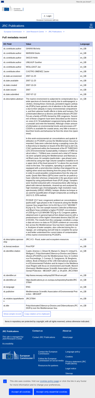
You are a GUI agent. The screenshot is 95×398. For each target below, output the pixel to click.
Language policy (72, 352)
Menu (91, 27)
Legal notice (70, 368)
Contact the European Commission (47, 353)
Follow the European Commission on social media (51, 360)
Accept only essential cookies (51, 391)
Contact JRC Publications (43, 337)
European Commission (13, 32)
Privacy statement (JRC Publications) (75, 363)
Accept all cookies (20, 391)
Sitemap (69, 373)
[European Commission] (14, 8)
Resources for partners (48, 366)
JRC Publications (55, 32)
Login (49, 16)
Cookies (69, 357)
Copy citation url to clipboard (36, 314)
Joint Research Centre (35, 32)
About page (68, 337)
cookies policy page (49, 381)
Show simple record (12, 314)
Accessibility (7, 344)
